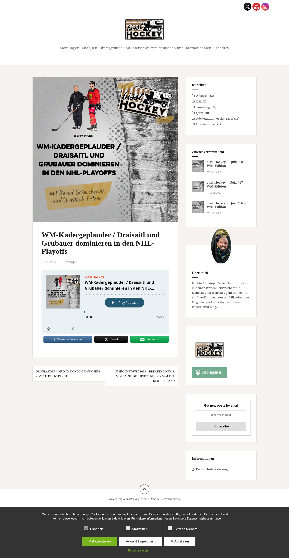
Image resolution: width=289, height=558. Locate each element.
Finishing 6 (204, 107)
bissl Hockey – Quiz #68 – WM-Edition (226, 164)
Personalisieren (138, 550)
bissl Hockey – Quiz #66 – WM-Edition (226, 205)
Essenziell (97, 529)
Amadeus (156, 499)
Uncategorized (206, 124)
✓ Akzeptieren (99, 541)
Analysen (202, 96)
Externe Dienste (185, 529)
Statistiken (140, 529)
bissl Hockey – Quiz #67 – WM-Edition (226, 184)
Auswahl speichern (141, 541)
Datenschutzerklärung (212, 469)
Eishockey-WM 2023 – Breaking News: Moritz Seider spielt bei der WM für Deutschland (145, 376)
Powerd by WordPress (122, 499)
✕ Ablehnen (180, 541)
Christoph (70, 262)
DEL (199, 101)
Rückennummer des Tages (214, 118)
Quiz (199, 113)
